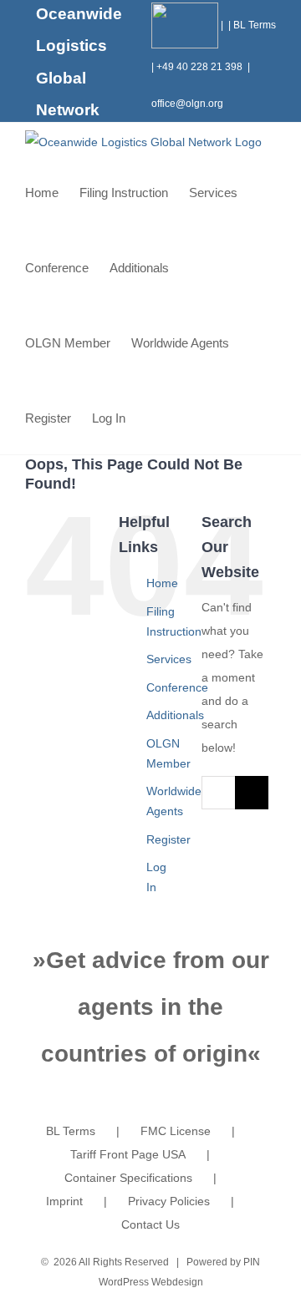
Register (168, 839)
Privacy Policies (169, 1201)
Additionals (175, 715)
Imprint (64, 1201)
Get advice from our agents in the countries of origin (155, 1007)
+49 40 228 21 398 (199, 67)
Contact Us (150, 1224)
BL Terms (254, 25)
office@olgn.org (187, 103)
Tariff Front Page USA (128, 1154)
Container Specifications (128, 1177)
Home (162, 583)
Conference (177, 687)
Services (168, 659)
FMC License (175, 1131)
